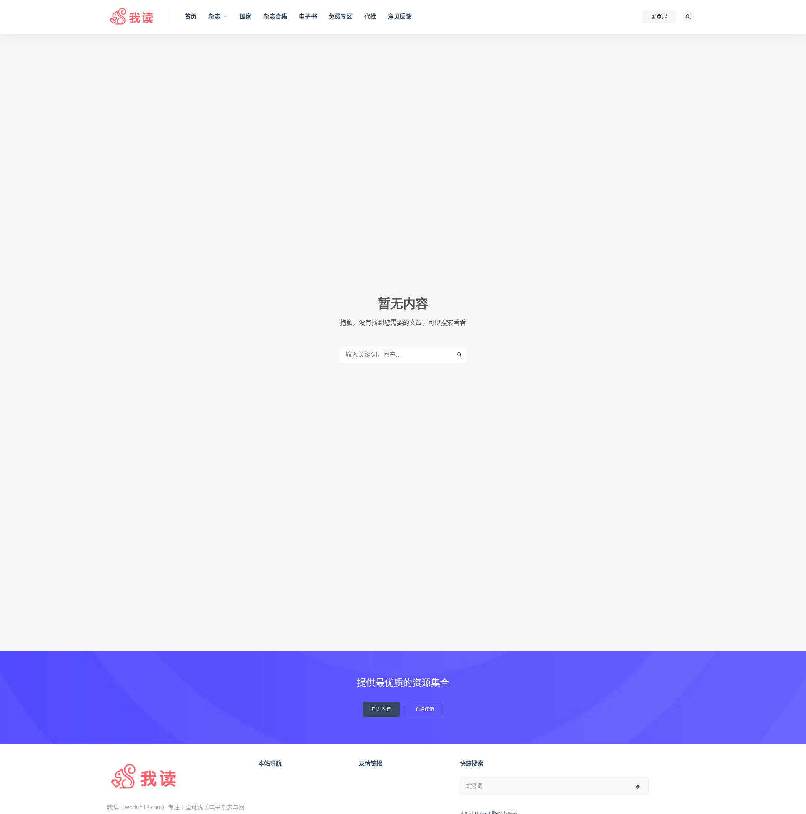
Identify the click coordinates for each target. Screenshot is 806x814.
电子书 (308, 17)
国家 (245, 17)
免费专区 (341, 17)
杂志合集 (275, 17)
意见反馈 (400, 17)
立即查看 (381, 709)
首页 (190, 17)
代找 (370, 17)
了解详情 (424, 709)
